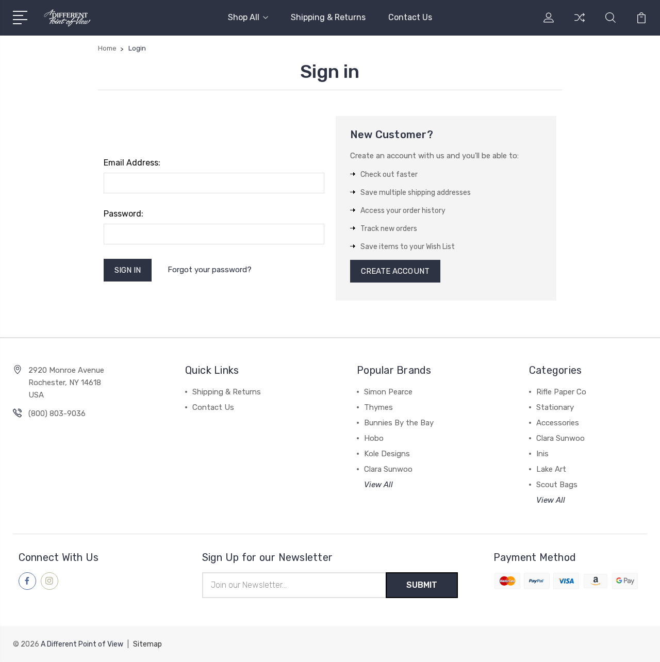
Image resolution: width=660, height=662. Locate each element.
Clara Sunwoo (388, 469)
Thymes (378, 407)
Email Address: (132, 163)
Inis (542, 453)
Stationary (555, 407)
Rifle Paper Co (561, 391)
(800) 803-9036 (57, 413)
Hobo (374, 438)
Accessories (557, 422)
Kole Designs (387, 453)
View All (378, 484)
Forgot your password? (210, 269)
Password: (123, 214)
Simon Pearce (388, 391)
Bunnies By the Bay (399, 422)
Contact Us (410, 17)
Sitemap (147, 644)
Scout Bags (557, 484)
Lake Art (551, 469)
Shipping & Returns (328, 17)
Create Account (395, 271)
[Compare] (579, 24)
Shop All (243, 17)
